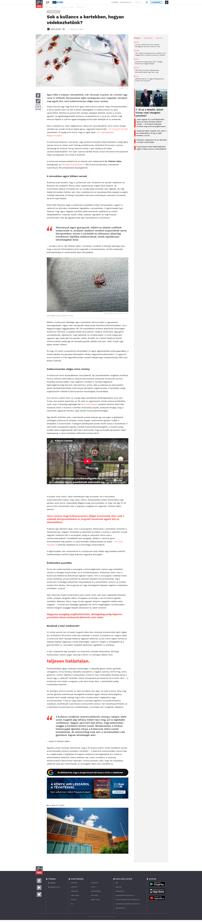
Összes (159, 38)
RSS (117, 883)
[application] (87, 831)
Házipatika (94, 883)
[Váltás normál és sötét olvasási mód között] (147, 2)
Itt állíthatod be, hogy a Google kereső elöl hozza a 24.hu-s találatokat (90, 772)
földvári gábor (53, 7)
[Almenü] (47, 2)
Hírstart (74, 887)
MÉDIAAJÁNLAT (120, 908)
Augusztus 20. (127, 2)
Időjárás (115, 2)
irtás (64, 7)
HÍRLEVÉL (119, 887)
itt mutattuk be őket (118, 129)
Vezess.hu (74, 891)
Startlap (74, 883)
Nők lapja (94, 895)
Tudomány (53, 12)
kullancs (81, 7)
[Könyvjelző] (38, 107)
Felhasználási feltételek (125, 895)
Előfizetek (156, 2)
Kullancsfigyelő (91, 404)
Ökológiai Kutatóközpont (73, 164)
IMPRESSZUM (120, 891)
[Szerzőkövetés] (63, 29)
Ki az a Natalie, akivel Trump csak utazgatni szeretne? (149, 112)
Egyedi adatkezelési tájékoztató (127, 899)
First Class (75, 895)
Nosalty (73, 899)
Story (93, 887)
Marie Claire (95, 899)
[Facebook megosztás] (38, 95)
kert (72, 7)
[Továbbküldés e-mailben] (38, 101)
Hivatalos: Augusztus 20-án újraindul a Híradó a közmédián (151, 141)
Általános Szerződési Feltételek (127, 904)
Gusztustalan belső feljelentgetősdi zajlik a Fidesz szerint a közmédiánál (151, 148)
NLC (72, 904)
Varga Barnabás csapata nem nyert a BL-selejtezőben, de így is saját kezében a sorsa (151, 133)
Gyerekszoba (95, 891)
